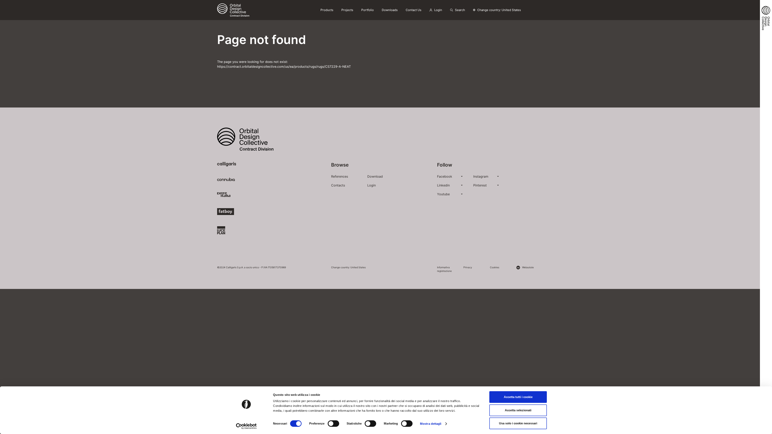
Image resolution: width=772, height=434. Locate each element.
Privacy (467, 267)
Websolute (528, 267)
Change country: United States (499, 10)
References (339, 176)
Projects (347, 10)
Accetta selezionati (518, 410)
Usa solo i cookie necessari (518, 423)
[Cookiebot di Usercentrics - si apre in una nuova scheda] (246, 426)
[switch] (333, 423)
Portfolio (367, 10)
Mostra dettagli (430, 423)
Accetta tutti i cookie (518, 397)
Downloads (390, 10)
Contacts (338, 185)
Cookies (494, 267)
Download (375, 176)
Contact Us (413, 10)
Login (371, 185)
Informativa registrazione (444, 269)
